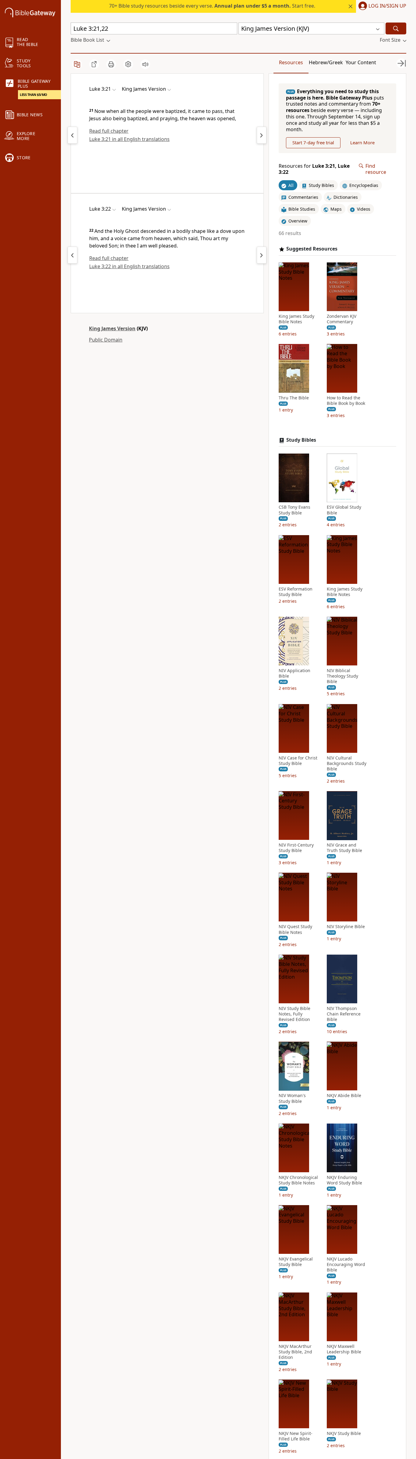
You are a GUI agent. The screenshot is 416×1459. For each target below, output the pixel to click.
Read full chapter (109, 131)
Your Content (361, 62)
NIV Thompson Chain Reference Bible (344, 1014)
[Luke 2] (72, 135)
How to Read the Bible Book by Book (346, 400)
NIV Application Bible (294, 673)
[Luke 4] (261, 135)
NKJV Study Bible (344, 1433)
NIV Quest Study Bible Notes (295, 929)
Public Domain (105, 339)
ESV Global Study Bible (344, 510)
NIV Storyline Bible (346, 927)
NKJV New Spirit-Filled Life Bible (295, 1436)
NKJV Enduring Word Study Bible (344, 1180)
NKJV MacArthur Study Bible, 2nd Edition (295, 1352)
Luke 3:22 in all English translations (129, 266)
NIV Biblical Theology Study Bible (342, 676)
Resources (291, 62)
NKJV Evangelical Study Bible (296, 1262)
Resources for (314, 169)
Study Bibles (301, 440)
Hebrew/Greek (326, 62)
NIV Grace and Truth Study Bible (344, 848)
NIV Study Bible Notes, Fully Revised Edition (294, 1014)
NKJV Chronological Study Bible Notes (298, 1180)
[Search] (396, 28)
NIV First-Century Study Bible (296, 848)
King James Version (112, 328)
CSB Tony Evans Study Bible (294, 510)
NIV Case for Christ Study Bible (298, 760)
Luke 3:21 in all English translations (129, 139)
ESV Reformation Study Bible (295, 591)
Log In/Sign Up (387, 6)
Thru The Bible (294, 398)
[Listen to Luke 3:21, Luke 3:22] (145, 64)
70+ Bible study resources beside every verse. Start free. (212, 5)
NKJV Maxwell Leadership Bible (344, 1349)
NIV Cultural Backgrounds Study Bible (346, 763)
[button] (381, 6)
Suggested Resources (311, 249)
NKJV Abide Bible (344, 1096)
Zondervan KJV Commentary (341, 319)
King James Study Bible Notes (296, 319)
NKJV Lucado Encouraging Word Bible (346, 1265)
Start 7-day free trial (313, 143)
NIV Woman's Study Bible (292, 1098)
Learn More (362, 143)
